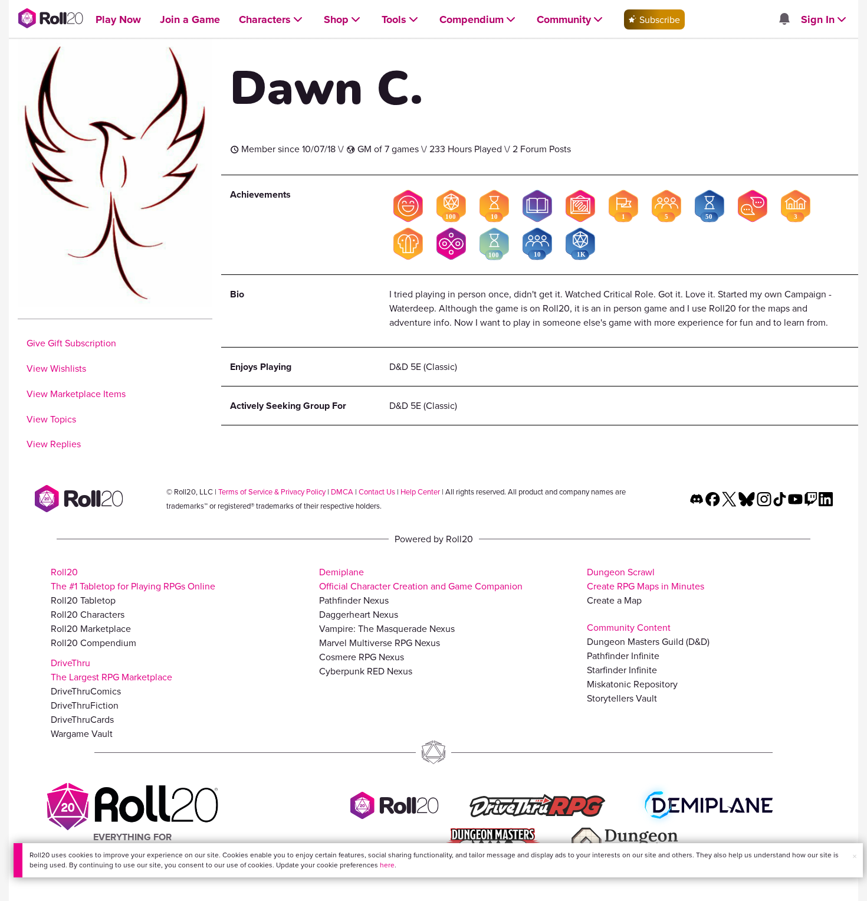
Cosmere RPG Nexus (361, 656)
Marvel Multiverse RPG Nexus (379, 642)
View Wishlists (56, 368)
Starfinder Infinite (622, 669)
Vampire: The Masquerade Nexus (387, 628)
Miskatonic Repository (632, 683)
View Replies (54, 443)
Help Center (420, 491)
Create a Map (614, 600)
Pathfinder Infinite (623, 655)
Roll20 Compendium (93, 642)
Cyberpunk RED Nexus (365, 670)
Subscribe (658, 19)
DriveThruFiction (85, 705)
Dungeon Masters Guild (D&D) (648, 641)
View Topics (51, 418)
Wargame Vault (82, 733)
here (387, 865)
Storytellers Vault (622, 698)
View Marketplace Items (76, 393)
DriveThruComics (86, 690)
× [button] (854, 856)
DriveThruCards (82, 719)
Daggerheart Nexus (358, 614)
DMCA (342, 491)
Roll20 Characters (87, 614)
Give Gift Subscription (71, 342)
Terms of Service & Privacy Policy (272, 491)
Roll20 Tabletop (83, 600)
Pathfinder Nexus (354, 600)
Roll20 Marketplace (91, 628)
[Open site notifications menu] (783, 19)
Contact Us (377, 491)
